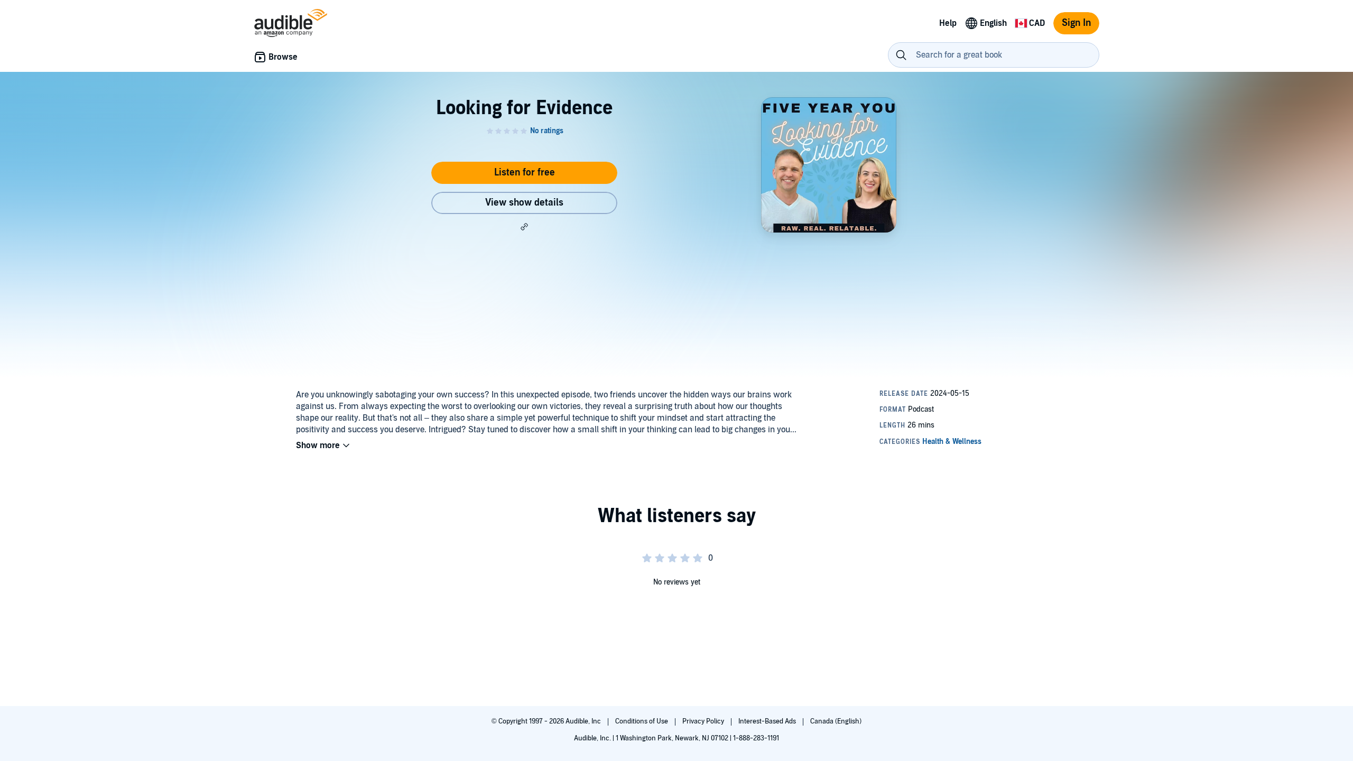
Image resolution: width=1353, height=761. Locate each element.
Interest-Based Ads (768, 721)
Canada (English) (835, 721)
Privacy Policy (704, 721)
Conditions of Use (642, 721)
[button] (524, 226)
